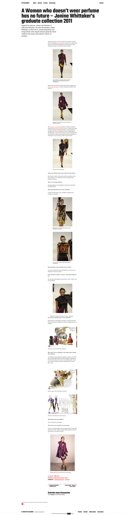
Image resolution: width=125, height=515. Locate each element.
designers (51, 478)
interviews (62, 478)
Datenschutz (92, 512)
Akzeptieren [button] (69, 513)
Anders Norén (41, 512)
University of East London (55, 127)
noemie (57, 476)
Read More (72, 513)
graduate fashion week (59, 479)
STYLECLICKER (25, 3)
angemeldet (52, 494)
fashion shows (56, 478)
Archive (45, 3)
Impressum (100, 512)
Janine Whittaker (61, 43)
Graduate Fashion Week (59, 128)
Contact (40, 3)
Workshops (52, 3)
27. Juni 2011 (50, 476)
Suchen (101, 3)
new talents (67, 479)
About (34, 3)
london (66, 478)
